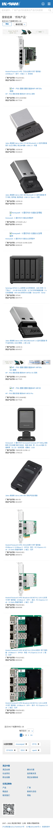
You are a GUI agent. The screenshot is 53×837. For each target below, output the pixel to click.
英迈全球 (6, 770)
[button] (43, 4)
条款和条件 (46, 827)
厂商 (29, 788)
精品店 (5, 791)
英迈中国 (6, 766)
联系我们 (6, 795)
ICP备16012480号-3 (33, 827)
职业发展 (6, 777)
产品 (4, 788)
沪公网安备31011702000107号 (13, 827)
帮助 (29, 795)
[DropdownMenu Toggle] (49, 4)
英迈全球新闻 (32, 777)
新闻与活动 (31, 791)
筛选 (7, 24)
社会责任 (6, 773)
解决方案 (30, 770)
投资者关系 (31, 773)
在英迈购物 (7, 784)
